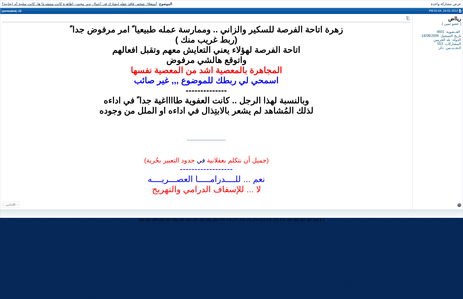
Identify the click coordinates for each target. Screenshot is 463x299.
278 (229, 220)
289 (162, 220)
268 (295, 220)
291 (148, 220)
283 (195, 220)
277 (235, 220)
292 (141, 220)
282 (202, 220)
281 (208, 220)
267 (302, 220)
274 (255, 220)
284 (188, 220)
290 (155, 220)
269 (289, 220)
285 (182, 220)
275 (249, 220)
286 (175, 220)
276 (242, 220)
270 (282, 220)
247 (309, 220)
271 (275, 220)
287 (168, 220)
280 (215, 220)
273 (262, 220)
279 (222, 220)
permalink (9, 11)
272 (269, 220)
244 (316, 220)
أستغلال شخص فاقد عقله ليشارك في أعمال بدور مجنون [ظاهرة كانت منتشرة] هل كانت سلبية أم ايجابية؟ (79, 4)
